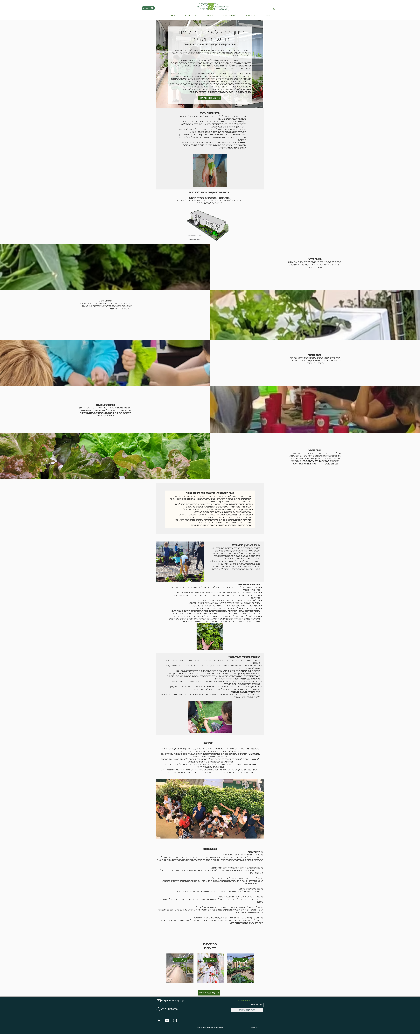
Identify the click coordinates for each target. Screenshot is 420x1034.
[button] (250, 15)
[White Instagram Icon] (174, 1020)
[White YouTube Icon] (166, 1020)
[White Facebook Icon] (159, 1020)
